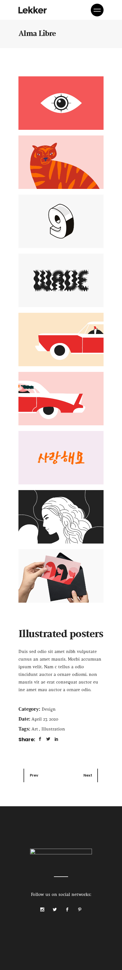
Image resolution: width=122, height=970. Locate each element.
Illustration (53, 729)
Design (49, 709)
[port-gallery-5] (61, 339)
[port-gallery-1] (61, 103)
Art (35, 729)
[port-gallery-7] (61, 457)
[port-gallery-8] (61, 517)
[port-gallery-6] (61, 398)
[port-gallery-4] (61, 280)
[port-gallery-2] (61, 162)
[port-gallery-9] (61, 576)
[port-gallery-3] (61, 221)
